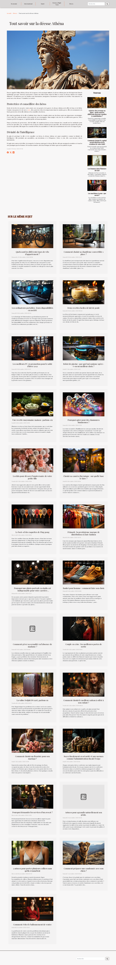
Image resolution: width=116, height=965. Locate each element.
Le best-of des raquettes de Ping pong (32, 532)
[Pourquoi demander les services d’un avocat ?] (32, 796)
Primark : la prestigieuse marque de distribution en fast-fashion (84, 533)
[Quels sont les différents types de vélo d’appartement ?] (32, 236)
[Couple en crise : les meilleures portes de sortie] (83, 628)
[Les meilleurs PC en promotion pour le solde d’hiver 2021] (32, 348)
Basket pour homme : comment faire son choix (83, 588)
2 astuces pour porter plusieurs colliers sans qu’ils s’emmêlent (32, 869)
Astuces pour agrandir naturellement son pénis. (83, 813)
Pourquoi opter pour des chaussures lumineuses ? (84, 421)
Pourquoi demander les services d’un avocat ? (32, 812)
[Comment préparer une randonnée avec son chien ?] (83, 852)
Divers (71, 4)
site (29, 110)
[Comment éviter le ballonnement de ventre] (32, 909)
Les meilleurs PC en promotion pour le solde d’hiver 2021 (32, 365)
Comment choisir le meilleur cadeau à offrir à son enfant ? (83, 701)
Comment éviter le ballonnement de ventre (32, 924)
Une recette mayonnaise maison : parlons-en (32, 420)
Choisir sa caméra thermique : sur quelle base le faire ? (83, 477)
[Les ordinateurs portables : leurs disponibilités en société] (32, 292)
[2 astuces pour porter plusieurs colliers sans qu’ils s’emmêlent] (32, 852)
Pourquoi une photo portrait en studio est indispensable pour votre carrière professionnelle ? (32, 590)
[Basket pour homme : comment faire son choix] (83, 572)
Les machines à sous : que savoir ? (97, 194)
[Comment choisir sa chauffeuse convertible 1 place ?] (83, 236)
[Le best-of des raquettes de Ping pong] (32, 516)
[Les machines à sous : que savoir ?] (97, 185)
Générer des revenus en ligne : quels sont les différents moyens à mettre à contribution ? (97, 113)
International (28, 4)
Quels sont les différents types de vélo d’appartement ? (32, 252)
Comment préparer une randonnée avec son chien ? (83, 869)
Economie (14, 4)
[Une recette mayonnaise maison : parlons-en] (32, 404)
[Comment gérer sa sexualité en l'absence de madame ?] (32, 628)
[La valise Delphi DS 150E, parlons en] (32, 684)
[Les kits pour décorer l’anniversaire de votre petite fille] (32, 460)
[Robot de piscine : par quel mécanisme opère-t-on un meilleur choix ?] (83, 348)
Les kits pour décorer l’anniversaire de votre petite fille (32, 477)
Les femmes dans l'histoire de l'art (97, 169)
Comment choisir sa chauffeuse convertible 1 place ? (83, 252)
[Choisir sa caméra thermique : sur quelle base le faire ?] (83, 460)
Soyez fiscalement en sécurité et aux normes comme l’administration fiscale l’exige (83, 757)
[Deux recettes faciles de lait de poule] (83, 292)
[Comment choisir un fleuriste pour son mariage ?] (32, 740)
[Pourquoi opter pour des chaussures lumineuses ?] (83, 404)
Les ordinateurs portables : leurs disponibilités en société (32, 309)
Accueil (9, 13)
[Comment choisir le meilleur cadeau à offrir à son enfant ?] (83, 684)
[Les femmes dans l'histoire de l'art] (97, 160)
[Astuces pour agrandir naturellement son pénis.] (83, 796)
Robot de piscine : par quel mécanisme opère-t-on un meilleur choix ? (83, 365)
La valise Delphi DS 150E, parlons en (32, 700)
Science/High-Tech (57, 4)
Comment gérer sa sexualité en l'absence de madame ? (32, 645)
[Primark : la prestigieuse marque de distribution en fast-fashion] (83, 516)
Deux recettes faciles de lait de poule (83, 308)
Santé (42, 4)
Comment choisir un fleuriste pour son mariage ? (32, 757)
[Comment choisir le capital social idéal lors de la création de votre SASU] (97, 132)
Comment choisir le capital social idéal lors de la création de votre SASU (97, 142)
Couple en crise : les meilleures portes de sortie (83, 645)
